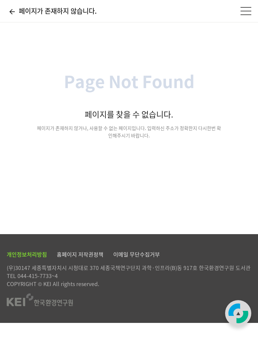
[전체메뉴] (246, 11)
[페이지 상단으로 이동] (238, 313)
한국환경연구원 (129, 299)
